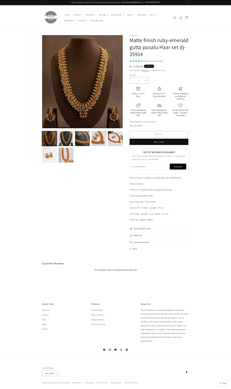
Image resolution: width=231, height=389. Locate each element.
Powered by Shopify (62, 383)
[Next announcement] (188, 2)
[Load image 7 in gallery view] (66, 155)
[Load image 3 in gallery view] (82, 138)
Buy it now (159, 142)
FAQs (44, 319)
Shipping (144, 70)
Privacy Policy (97, 310)
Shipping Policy (98, 319)
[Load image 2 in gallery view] (66, 138)
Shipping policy (116, 383)
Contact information (131, 383)
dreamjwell (51, 383)
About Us (46, 310)
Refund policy (77, 383)
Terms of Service (98, 324)
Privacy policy (89, 383)
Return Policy (97, 315)
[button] (77, 15)
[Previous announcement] (43, 2)
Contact (45, 315)
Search (45, 329)
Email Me (178, 167)
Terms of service (102, 383)
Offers (44, 324)
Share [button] (134, 248)
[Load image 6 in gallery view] (49, 155)
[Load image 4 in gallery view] (98, 138)
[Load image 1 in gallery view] (49, 138)
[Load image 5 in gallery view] (115, 138)
